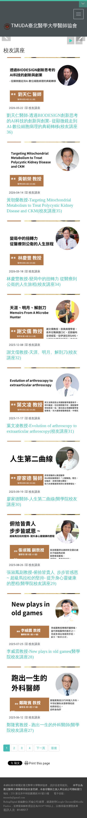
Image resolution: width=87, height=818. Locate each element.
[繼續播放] (71, 40)
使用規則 (62, 785)
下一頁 (40, 748)
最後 (54, 748)
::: (1, 5)
